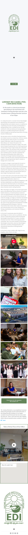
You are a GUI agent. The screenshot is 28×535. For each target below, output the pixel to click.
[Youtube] (15, 533)
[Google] (17, 533)
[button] (14, 57)
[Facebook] (11, 533)
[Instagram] (13, 533)
